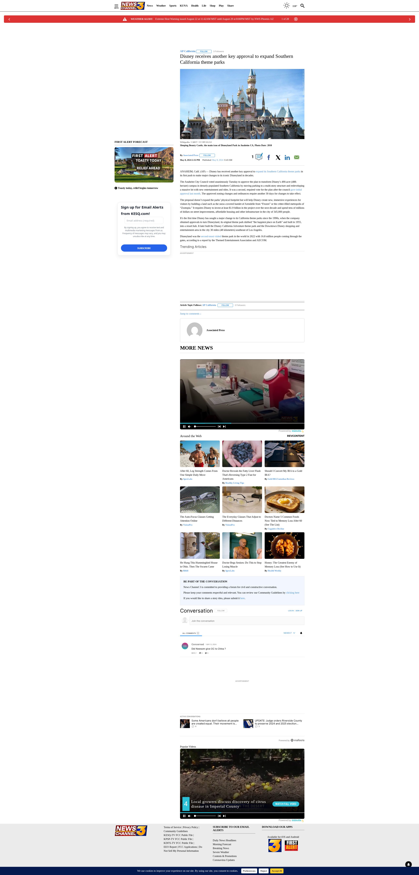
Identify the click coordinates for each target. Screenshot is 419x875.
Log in (291, 611)
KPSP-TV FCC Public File (178, 839)
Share (230, 5)
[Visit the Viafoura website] (297, 740)
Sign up (299, 611)
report (299, 653)
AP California (209, 305)
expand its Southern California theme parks (278, 171)
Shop (212, 5)
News (150, 5)
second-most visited (211, 236)
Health (195, 5)
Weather (161, 5)
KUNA (184, 5)
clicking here (292, 592)
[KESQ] (132, 6)
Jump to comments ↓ (190, 313)
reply (194, 653)
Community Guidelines (176, 831)
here (242, 598)
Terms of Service (172, 827)
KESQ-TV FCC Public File (178, 835)
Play (221, 5)
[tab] (191, 633)
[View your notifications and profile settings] (301, 633)
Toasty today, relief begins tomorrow (138, 188)
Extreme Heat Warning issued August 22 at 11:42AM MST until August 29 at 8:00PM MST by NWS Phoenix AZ (214, 19)
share (291, 653)
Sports (172, 5)
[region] (242, 675)
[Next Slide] (302, 276)
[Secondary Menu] (119, 5)
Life (204, 5)
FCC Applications (187, 847)
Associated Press (190, 155)
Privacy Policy (190, 827)
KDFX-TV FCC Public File (178, 843)
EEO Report (170, 847)
